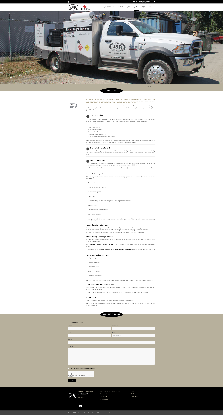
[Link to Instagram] (68, 1)
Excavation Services (105, 394)
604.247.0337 (81, 397)
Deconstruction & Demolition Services (110, 391)
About (132, 391)
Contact (133, 394)
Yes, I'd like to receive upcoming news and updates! (82, 368)
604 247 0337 (137, 2)
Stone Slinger (103, 396)
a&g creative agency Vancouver (112, 412)
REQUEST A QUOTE (149, 2)
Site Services (104, 399)
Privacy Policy (134, 396)
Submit (72, 380)
